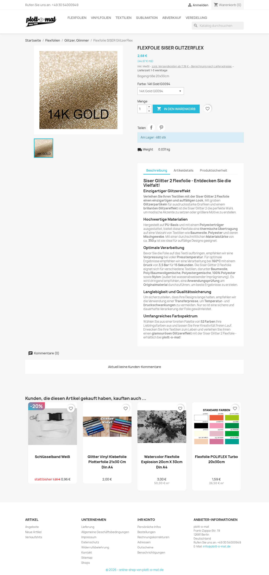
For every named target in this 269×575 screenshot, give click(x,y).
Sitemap (86, 557)
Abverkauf (171, 18)
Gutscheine (145, 547)
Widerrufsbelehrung (95, 547)
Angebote (32, 527)
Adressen (144, 542)
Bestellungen (146, 532)
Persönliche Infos (149, 527)
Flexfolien (77, 18)
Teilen (151, 127)
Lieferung (87, 527)
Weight (145, 149)
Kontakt (86, 552)
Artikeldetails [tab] (183, 170)
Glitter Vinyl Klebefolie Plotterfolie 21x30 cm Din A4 (107, 461)
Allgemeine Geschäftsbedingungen (105, 532)
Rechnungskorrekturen (153, 537)
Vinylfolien (101, 18)
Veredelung (196, 18)
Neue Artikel (33, 532)
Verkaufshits (33, 537)
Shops (85, 563)
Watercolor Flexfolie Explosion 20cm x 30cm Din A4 (161, 461)
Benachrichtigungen (151, 552)
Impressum (88, 537)
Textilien (124, 18)
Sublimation (147, 18)
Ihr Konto (146, 519)
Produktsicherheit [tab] (213, 170)
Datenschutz (90, 542)
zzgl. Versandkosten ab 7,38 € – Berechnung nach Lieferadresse (192, 66)
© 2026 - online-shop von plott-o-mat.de (134, 570)
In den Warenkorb (176, 108)
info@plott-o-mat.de (217, 546)
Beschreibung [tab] (156, 170)
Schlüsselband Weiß (52, 456)
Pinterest (161, 127)
